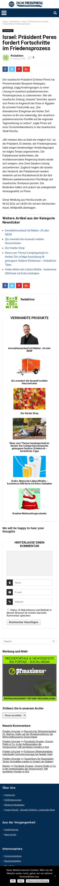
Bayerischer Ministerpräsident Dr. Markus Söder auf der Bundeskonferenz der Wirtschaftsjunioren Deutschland (29, 734)
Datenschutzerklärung (37, 881)
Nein (21, 881)
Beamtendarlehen (12, 861)
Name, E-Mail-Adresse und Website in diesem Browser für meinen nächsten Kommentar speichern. (29, 613)
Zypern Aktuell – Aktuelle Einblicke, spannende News (29, 810)
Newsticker (15, 21)
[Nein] (55, 876)
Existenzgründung (12, 856)
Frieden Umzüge (11, 731)
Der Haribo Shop (15, 248)
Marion (6, 766)
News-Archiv (10, 834)
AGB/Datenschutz (13, 800)
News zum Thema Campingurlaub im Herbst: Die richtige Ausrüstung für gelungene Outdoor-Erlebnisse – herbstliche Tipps (29, 447)
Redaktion (17, 55)
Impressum (9, 795)
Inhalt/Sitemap (11, 829)
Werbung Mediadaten (14, 805)
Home (5, 21)
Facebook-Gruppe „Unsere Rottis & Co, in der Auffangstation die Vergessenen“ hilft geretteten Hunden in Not (27, 744)
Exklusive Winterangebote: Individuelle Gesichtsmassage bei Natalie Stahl (27, 753)
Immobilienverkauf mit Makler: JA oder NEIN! (29, 349)
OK (12, 881)
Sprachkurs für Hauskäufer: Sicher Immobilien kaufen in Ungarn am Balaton (28, 760)
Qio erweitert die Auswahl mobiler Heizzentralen (29, 382)
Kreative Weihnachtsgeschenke (29, 513)
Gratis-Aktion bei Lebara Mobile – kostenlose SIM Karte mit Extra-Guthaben (29, 482)
